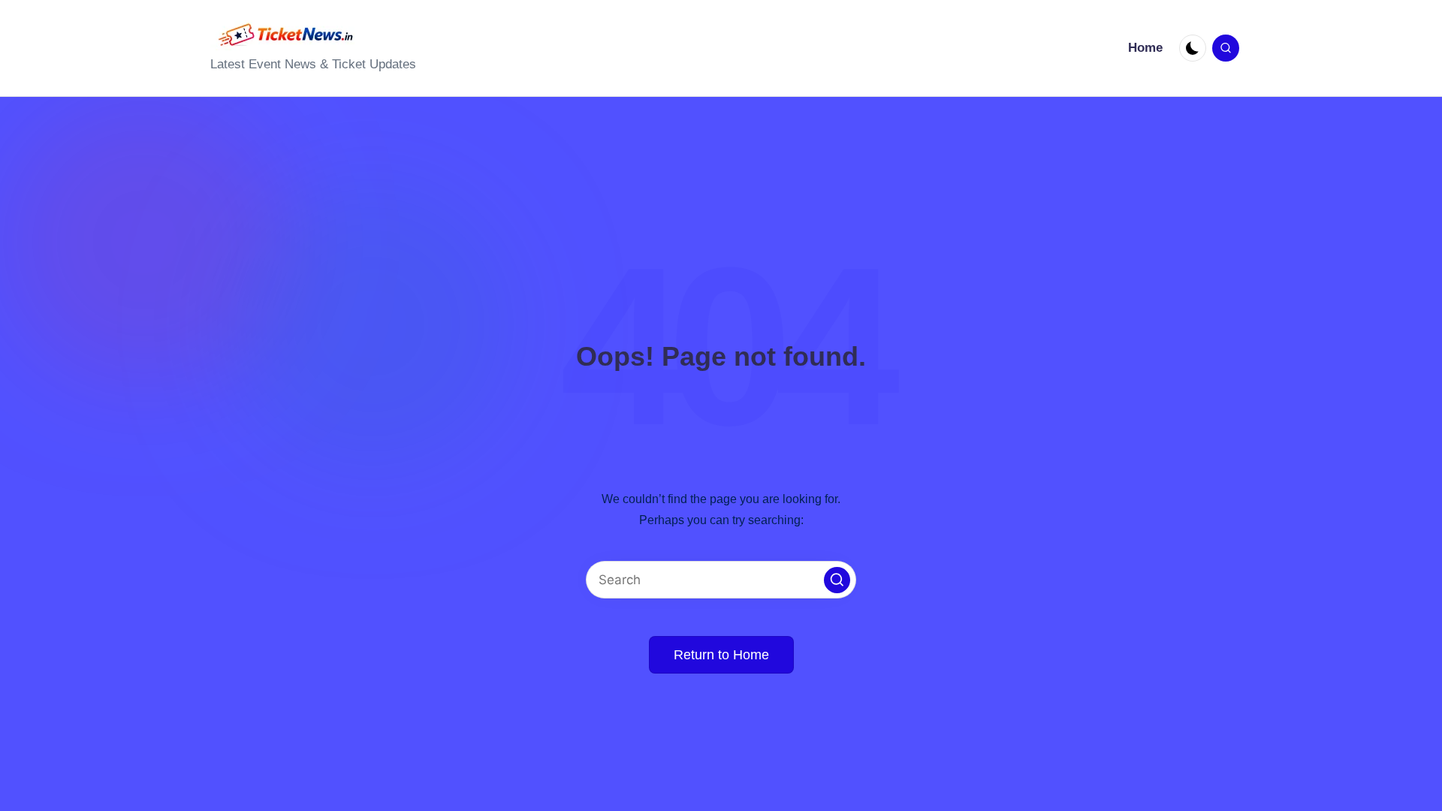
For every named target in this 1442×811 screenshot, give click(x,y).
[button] (837, 580)
